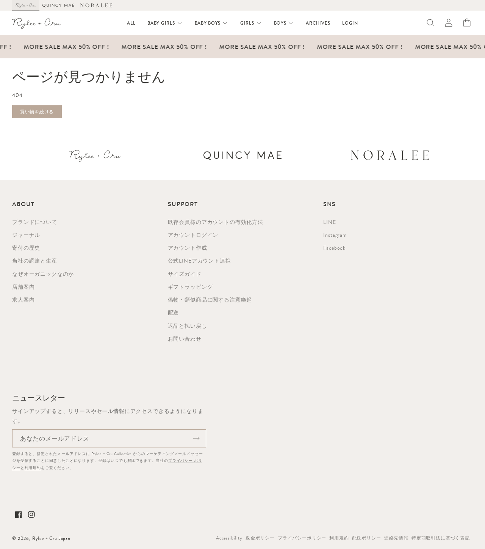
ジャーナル (26, 235)
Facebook (334, 247)
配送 (173, 312)
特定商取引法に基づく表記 (440, 538)
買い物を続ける (37, 111)
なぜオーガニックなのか (43, 274)
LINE (329, 222)
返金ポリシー (260, 538)
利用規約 (33, 468)
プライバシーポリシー (302, 538)
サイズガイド (185, 274)
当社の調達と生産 (34, 260)
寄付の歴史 (26, 247)
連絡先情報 (396, 538)
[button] (164, 23)
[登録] (196, 438)
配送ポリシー (366, 538)
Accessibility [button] (229, 538)
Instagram (335, 235)
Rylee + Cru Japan (51, 538)
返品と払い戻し (187, 325)
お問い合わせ (185, 338)
